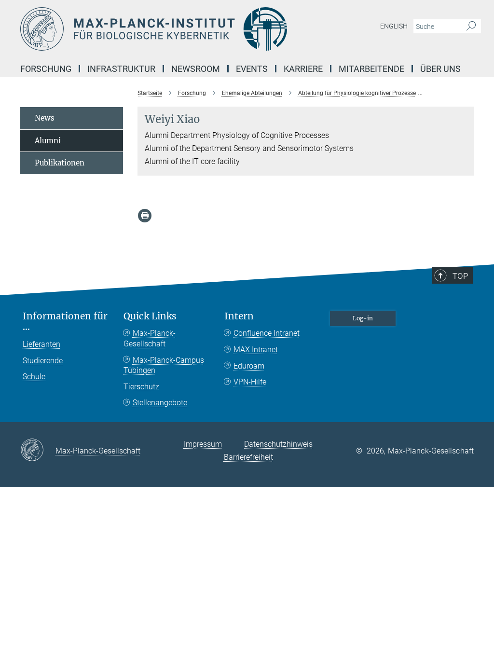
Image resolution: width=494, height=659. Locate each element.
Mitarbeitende (371, 68)
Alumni (48, 140)
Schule (34, 376)
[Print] (144, 215)
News (45, 118)
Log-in (363, 318)
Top (460, 276)
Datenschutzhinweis (278, 444)
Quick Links (150, 316)
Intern (239, 316)
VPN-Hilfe (249, 381)
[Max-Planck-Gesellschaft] (37, 450)
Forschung (45, 68)
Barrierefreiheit (248, 457)
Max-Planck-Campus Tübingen (164, 365)
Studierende (43, 360)
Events (252, 68)
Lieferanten (41, 344)
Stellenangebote (160, 402)
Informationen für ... (65, 322)
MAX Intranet (255, 349)
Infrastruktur (121, 68)
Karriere (303, 68)
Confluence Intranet (266, 333)
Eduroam (248, 366)
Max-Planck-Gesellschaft (150, 338)
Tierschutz (141, 386)
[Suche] (471, 26)
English (394, 26)
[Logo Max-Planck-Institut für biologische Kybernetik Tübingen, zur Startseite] (201, 29)
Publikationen (59, 162)
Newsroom (195, 68)
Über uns (440, 68)
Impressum (203, 444)
